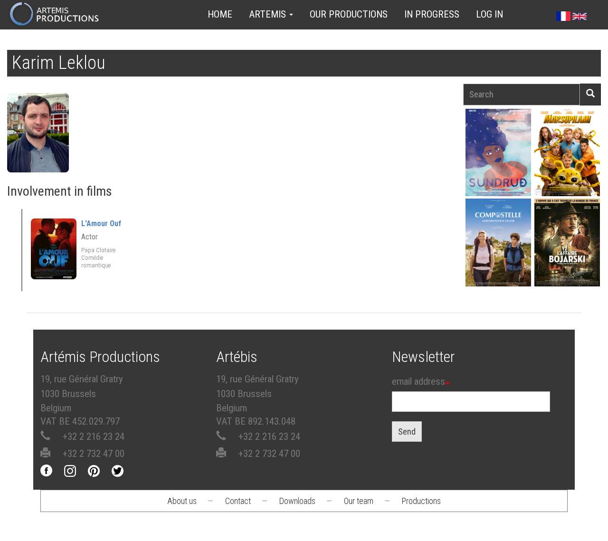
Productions (421, 501)
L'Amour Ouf (101, 223)
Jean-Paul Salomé (567, 257)
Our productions (349, 14)
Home (220, 14)
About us (182, 501)
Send (407, 432)
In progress (431, 14)
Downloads (297, 501)
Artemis (268, 14)
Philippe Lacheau (567, 167)
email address (418, 381)
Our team (358, 501)
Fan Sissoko (498, 158)
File (501, 136)
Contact (238, 501)
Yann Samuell (498, 257)
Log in (489, 14)
